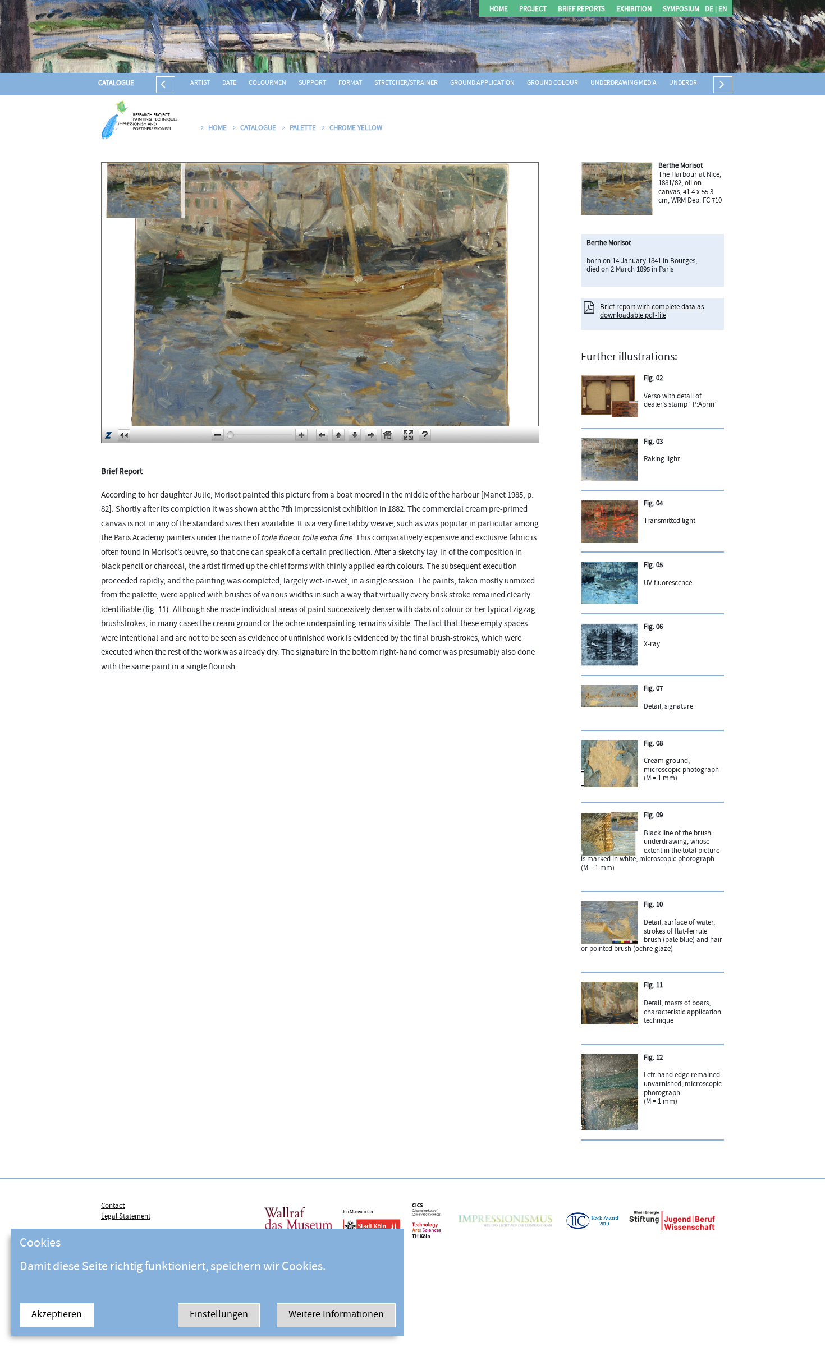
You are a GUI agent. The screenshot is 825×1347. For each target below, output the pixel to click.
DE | (711, 9)
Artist (200, 83)
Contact (113, 1206)
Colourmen (267, 83)
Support (312, 83)
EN (722, 9)
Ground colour (552, 83)
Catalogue (116, 83)
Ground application (482, 83)
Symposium (681, 9)
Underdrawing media (623, 83)
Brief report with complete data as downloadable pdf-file (652, 312)
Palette (304, 128)
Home (498, 9)
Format (350, 83)
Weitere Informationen (336, 1315)
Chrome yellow (355, 128)
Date (229, 83)
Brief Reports (581, 9)
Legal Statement (125, 1216)
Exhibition (634, 9)
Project (533, 9)
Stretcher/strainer (406, 83)
